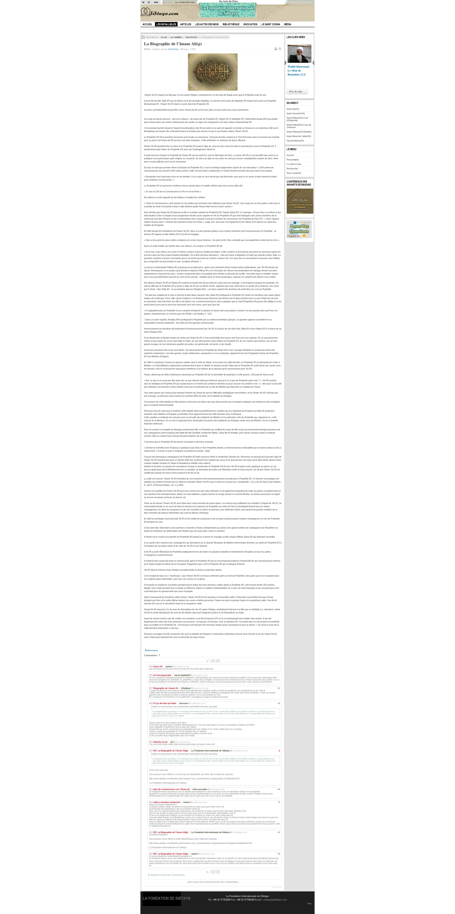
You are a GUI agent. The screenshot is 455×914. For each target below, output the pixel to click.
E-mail (279, 48)
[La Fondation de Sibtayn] (160, 12)
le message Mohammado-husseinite (296, 70)
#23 (151, 789)
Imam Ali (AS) (191, 37)
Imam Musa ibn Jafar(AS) (299, 136)
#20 (151, 854)
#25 (151, 742)
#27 (151, 688)
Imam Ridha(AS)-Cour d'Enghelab (297, 119)
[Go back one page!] (143, 37)
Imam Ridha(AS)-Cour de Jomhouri (299, 126)
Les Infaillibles (176, 37)
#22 (151, 802)
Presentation (293, 160)
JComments (277, 887)
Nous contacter (294, 173)
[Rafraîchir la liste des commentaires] (160, 655)
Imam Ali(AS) (293, 109)
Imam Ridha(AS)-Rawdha (299, 132)
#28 (151, 675)
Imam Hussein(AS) (296, 113)
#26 (151, 703)
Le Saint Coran (294, 164)
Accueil (164, 37)
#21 (151, 832)
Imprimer (275, 48)
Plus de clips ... (297, 91)
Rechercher (292, 168)
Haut (309, 903)
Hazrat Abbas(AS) (295, 140)
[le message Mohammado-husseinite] (299, 54)
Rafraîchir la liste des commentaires (167, 875)
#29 (151, 666)
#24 (151, 750)
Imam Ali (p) (173, 49)
